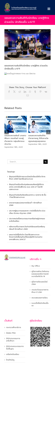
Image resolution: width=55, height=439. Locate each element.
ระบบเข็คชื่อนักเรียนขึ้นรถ (40, 304)
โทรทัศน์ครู (10, 360)
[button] (6, 132)
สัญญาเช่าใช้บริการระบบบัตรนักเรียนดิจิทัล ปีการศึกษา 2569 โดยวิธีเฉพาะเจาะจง (27, 177)
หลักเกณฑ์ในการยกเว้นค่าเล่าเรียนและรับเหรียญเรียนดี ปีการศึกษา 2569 (27, 227)
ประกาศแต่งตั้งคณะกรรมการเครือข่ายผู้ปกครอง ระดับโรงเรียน (27, 219)
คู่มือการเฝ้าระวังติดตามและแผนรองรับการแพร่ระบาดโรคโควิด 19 (40, 274)
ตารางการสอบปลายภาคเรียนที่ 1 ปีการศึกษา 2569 (25, 204)
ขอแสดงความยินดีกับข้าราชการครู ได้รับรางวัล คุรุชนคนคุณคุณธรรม (38, 138)
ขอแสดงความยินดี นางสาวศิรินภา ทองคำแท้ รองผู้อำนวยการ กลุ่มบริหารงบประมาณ (15, 139)
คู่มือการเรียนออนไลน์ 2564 (40, 283)
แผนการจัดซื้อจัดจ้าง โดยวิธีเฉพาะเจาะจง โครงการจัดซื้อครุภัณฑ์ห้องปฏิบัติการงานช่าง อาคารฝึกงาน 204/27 (25, 237)
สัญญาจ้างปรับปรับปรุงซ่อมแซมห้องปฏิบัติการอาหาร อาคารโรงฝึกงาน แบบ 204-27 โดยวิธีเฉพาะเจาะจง (26, 187)
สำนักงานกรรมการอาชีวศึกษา (13, 339)
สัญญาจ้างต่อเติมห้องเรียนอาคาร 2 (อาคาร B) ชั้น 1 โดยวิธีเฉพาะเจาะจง (27, 196)
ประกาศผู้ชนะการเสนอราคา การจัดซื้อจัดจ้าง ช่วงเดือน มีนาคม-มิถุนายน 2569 (27, 212)
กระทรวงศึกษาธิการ (13, 327)
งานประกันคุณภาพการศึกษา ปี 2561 (40, 291)
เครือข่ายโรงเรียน (12, 354)
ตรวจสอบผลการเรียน (40, 298)
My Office (36, 266)
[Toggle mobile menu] (49, 8)
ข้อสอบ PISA (11, 333)
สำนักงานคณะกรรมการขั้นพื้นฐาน (15, 347)
